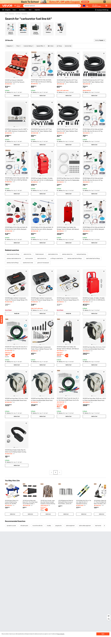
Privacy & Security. (60, 633)
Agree (102, 633)
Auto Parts (18, 13)
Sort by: (97, 40)
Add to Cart (17, 95)
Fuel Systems (24, 13)
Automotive (11, 13)
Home (6, 13)
